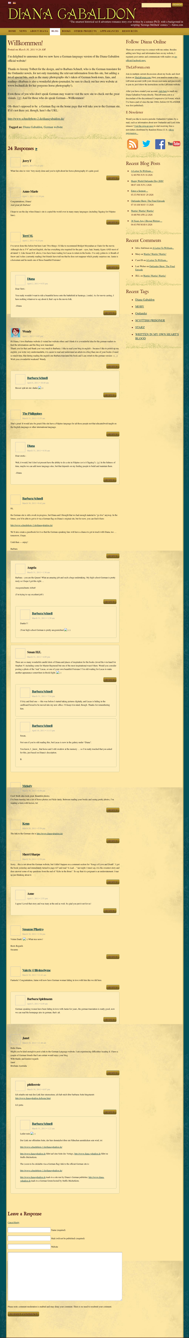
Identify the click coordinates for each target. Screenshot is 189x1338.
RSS (132, 144)
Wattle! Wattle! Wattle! (142, 210)
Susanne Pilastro (32, 929)
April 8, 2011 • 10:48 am (38, 382)
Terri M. (27, 235)
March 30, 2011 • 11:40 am (34, 1042)
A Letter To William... (163, 248)
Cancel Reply (13, 1222)
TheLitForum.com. (143, 77)
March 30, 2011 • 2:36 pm (33, 934)
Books (66, 31)
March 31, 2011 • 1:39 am (43, 618)
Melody (27, 785)
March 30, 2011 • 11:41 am (34, 975)
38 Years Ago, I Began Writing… (146, 220)
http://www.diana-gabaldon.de (87, 1153)
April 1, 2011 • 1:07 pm (32, 336)
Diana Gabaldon (32, 127)
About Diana (39, 31)
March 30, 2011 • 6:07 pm (38, 1089)
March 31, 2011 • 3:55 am (33, 418)
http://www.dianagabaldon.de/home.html (33, 1098)
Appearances (109, 31)
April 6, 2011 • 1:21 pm (32, 165)
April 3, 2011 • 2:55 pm (37, 898)
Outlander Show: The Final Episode (148, 200)
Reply (113, 178)
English (9, 3)
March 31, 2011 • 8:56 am (38, 450)
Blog (55, 31)
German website (53, 127)
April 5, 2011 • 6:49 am (37, 1003)
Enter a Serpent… (139, 190)
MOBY (139, 306)
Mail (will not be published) (68, 1238)
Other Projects (85, 31)
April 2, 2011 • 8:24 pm (32, 240)
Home (12, 31)
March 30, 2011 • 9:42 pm (33, 503)
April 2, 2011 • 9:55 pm (37, 283)
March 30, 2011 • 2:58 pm (33, 859)
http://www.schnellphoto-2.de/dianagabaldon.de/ (36, 118)
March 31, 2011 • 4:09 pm (38, 656)
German (14, 3)
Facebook (160, 144)
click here (163, 91)
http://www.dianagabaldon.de (33, 1153)
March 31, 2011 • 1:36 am (38, 572)
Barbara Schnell (37, 377)
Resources (130, 31)
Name (58, 1229)
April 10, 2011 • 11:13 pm (43, 730)
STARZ (140, 327)
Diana (31, 278)
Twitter (146, 144)
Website (54, 1246)
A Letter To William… (142, 171)
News (23, 31)
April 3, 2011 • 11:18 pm (33, 196)
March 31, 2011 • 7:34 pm (43, 696)
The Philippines (32, 413)
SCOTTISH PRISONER (150, 320)
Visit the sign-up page (143, 125)
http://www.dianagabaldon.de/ (50, 833)
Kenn (25, 823)
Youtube (174, 144)
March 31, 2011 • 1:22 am (43, 1128)
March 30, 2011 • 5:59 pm (33, 828)
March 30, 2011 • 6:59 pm (33, 790)
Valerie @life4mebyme (36, 970)
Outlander (141, 313)
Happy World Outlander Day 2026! (147, 181)
